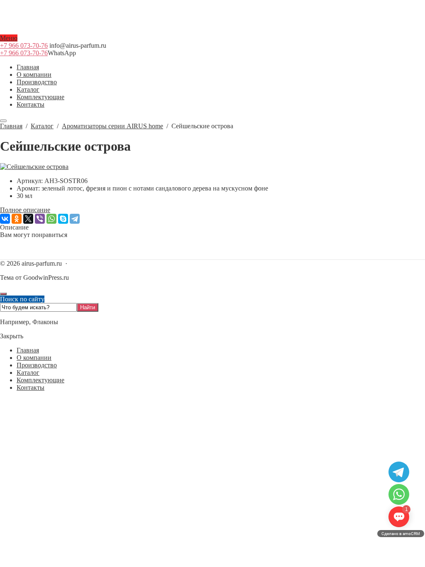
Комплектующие (40, 380)
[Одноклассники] (17, 219)
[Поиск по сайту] (3, 121)
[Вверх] (3, 294)
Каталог (28, 372)
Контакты (30, 387)
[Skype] (63, 219)
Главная (28, 350)
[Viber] (40, 219)
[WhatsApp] (51, 219)
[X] (28, 219)
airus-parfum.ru (212, 30)
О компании (34, 357)
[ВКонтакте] (5, 219)
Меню (8, 38)
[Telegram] (75, 219)
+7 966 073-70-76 (24, 45)
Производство (37, 365)
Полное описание (25, 209)
